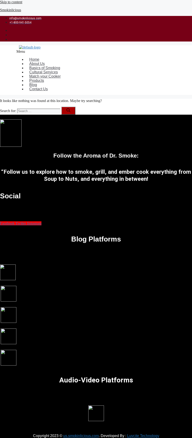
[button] (83, 51)
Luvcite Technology (143, 436)
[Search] (68, 111)
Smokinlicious (10, 10)
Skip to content (11, 2)
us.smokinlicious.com (81, 436)
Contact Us (38, 89)
